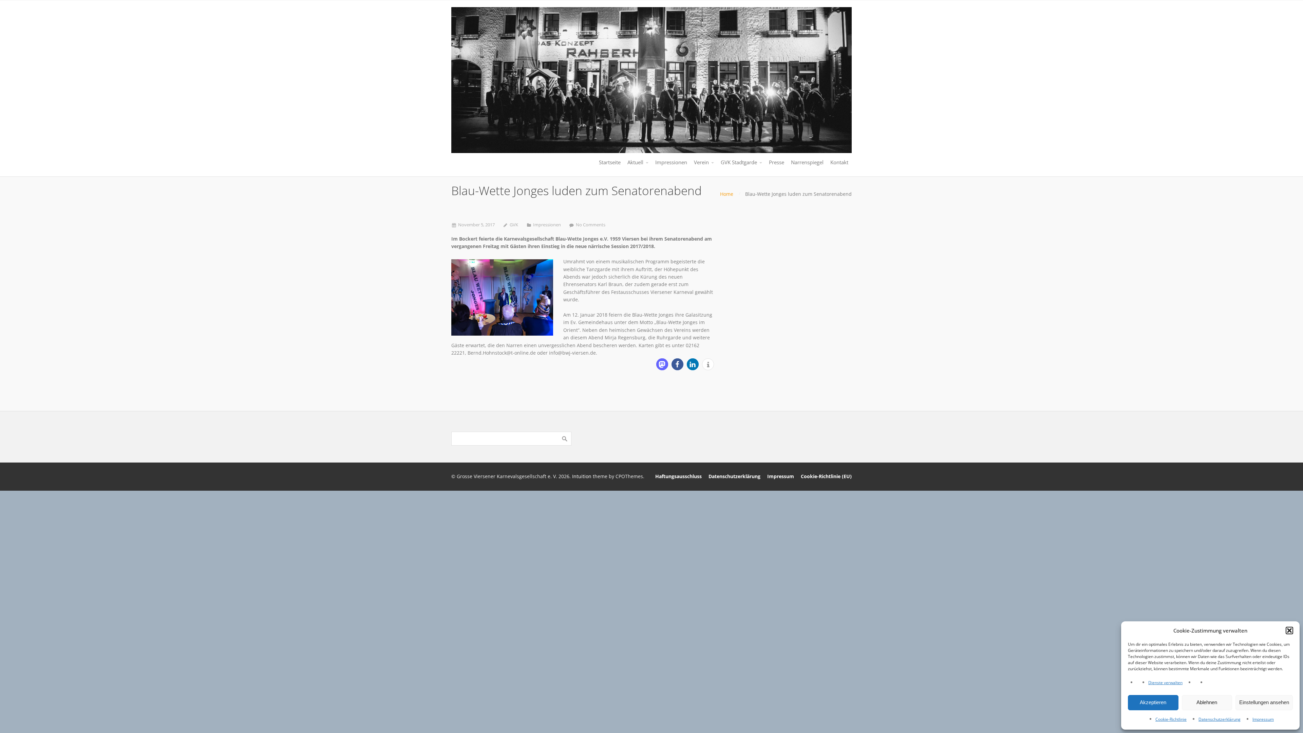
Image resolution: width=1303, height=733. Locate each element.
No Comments (590, 225)
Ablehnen (1206, 702)
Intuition (581, 476)
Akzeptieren (1153, 702)
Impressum (1263, 719)
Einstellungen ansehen (1264, 702)
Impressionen (547, 225)
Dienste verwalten (1165, 682)
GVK (514, 225)
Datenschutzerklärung (1219, 719)
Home (726, 194)
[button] (1289, 630)
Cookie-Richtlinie (1171, 719)
